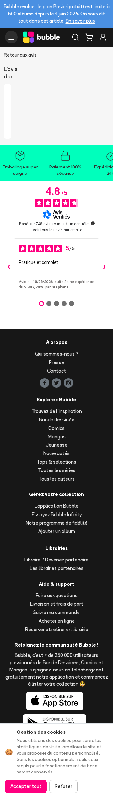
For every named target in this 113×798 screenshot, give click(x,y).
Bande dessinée (56, 420)
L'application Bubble (56, 506)
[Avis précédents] (8, 267)
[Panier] (89, 37)
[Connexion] (103, 37)
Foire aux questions (57, 595)
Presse (56, 362)
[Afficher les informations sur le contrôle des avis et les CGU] (92, 223)
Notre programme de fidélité (57, 523)
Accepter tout (25, 786)
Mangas (57, 437)
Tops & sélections (56, 462)
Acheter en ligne (57, 621)
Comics (56, 428)
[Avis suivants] (104, 267)
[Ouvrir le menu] (11, 37)
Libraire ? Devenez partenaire (56, 560)
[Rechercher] (75, 37)
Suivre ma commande (56, 612)
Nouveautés (56, 453)
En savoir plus (80, 21)
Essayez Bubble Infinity (57, 514)
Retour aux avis (20, 55)
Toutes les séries (56, 470)
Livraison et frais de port (56, 604)
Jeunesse (56, 445)
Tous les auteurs (57, 479)
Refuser (63, 786)
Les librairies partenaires (56, 568)
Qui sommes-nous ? (56, 354)
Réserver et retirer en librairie (56, 629)
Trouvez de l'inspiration (56, 411)
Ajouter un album (56, 531)
